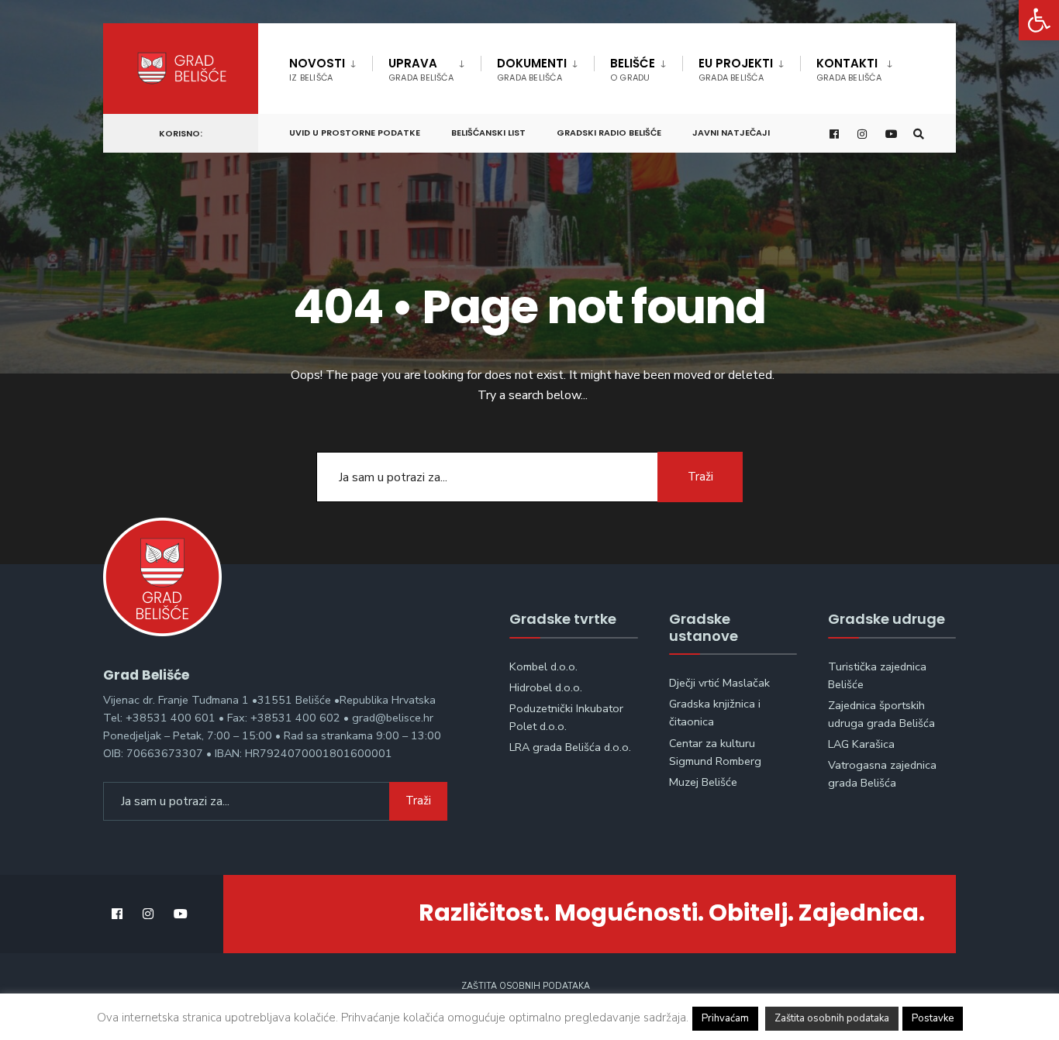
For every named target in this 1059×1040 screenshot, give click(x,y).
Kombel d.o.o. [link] (543, 666)
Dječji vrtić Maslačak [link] (719, 682)
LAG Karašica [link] (861, 744)
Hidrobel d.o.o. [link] (545, 687)
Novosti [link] (317, 69)
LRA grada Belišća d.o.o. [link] (570, 747)
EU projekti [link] (736, 69)
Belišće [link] (632, 69)
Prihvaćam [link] (725, 1018)
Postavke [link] (933, 1018)
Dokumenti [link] (532, 69)
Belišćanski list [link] (488, 132)
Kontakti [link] (848, 69)
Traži (700, 476)
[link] (1039, 20)
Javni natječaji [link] (731, 132)
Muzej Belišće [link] (703, 782)
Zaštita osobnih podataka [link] (525, 986)
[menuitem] (330, 66)
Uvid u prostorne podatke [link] (354, 132)
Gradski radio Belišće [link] (609, 132)
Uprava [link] (421, 69)
